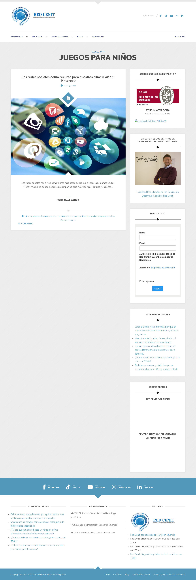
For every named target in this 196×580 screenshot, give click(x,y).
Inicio (107, 574)
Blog (80, 36)
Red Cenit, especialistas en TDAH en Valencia (152, 535)
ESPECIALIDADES (59, 36)
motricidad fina (54, 216)
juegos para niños (36, 216)
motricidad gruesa (72, 216)
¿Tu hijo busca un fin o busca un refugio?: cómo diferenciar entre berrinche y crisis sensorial (155, 350)
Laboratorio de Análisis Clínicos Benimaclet (93, 532)
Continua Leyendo (68, 200)
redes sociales (69, 220)
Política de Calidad (141, 574)
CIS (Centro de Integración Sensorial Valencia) (94, 525)
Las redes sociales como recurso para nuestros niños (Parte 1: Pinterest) (68, 79)
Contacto (98, 36)
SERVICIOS (37, 36)
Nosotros (17, 36)
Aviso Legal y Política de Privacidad (169, 574)
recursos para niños (105, 216)
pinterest (88, 216)
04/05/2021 (70, 85)
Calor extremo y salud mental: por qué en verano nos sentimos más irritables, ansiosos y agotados (157, 331)
